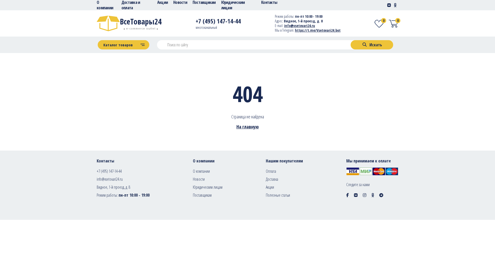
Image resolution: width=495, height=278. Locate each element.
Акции (270, 187)
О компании (201, 171)
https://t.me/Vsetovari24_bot (318, 30)
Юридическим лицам (207, 187)
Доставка (272, 179)
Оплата (271, 171)
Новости (199, 179)
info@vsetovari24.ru (299, 25)
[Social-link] (389, 5)
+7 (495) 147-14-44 (109, 171)
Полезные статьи (278, 195)
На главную (247, 127)
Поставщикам (202, 195)
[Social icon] (347, 195)
